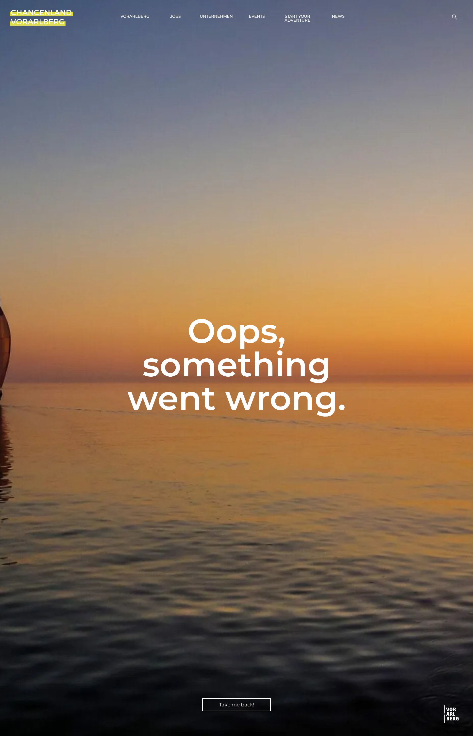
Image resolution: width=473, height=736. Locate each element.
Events (257, 17)
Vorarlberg (134, 17)
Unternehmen (216, 17)
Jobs (175, 17)
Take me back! (236, 705)
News (338, 17)
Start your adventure (297, 19)
